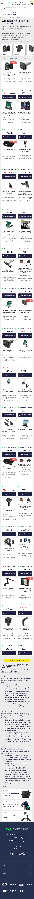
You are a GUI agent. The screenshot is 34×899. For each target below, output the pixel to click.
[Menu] (3, 2)
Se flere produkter (17, 661)
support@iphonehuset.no (17, 849)
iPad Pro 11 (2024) (10, 17)
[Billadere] (19, 48)
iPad (1, 17)
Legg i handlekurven (9, 97)
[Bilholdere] (6, 48)
